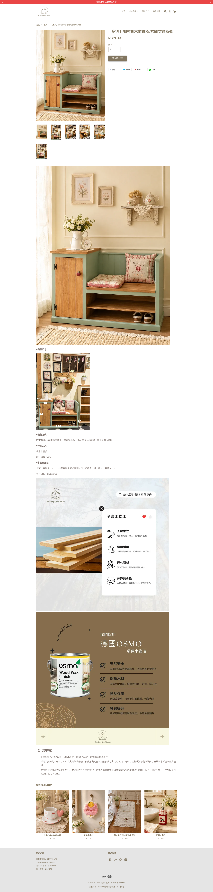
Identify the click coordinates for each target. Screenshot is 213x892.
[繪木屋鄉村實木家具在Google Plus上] (115, 861)
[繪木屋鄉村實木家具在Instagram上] (120, 861)
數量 (110, 45)
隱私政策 (101, 887)
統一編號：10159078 (44, 869)
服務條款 (92, 887)
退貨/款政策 (110, 887)
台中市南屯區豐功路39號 (45, 862)
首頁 (123, 11)
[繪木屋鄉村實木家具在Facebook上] (110, 861)
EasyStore (121, 883)
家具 (45, 25)
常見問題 (156, 11)
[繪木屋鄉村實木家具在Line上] (125, 861)
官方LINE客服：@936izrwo (46, 866)
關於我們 (145, 11)
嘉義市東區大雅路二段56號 (46, 859)
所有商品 (133, 11)
